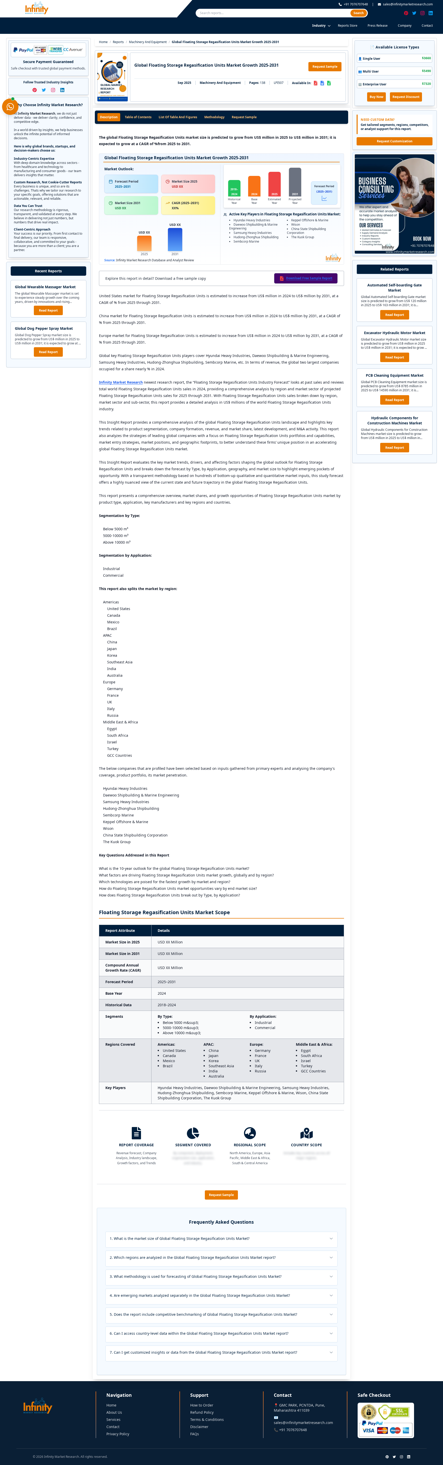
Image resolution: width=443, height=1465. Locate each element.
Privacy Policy (117, 1433)
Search (359, 13)
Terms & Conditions (207, 1419)
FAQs (194, 1433)
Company (404, 25)
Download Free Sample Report (309, 278)
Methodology (214, 117)
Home (103, 42)
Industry (319, 25)
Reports (118, 42)
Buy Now (376, 97)
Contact (427, 25)
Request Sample (325, 66)
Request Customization (394, 141)
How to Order (201, 1405)
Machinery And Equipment (148, 42)
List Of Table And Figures (178, 117)
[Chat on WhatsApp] (10, 106)
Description (109, 117)
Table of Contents (138, 117)
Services (113, 1419)
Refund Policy (202, 1412)
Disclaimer (199, 1426)
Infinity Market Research (121, 382)
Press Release (378, 25)
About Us (114, 1412)
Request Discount (405, 97)
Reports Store (347, 25)
